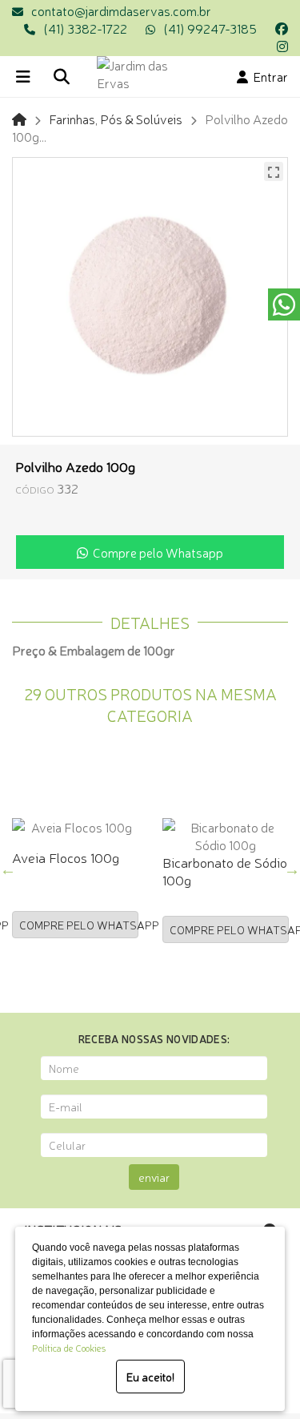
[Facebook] (281, 28)
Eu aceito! (150, 1376)
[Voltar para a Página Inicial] (19, 118)
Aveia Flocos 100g (65, 857)
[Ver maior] (273, 171)
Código (34, 489)
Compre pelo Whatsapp (155, 552)
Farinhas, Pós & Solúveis (115, 118)
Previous (8, 869)
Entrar (268, 76)
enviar (154, 1177)
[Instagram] (282, 45)
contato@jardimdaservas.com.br (121, 10)
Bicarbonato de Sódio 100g (224, 871)
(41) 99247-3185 (210, 28)
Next (292, 869)
